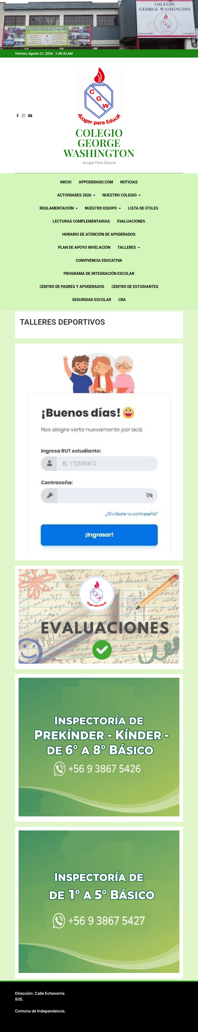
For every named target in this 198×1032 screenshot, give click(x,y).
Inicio (65, 182)
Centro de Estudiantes (135, 286)
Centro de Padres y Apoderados (72, 286)
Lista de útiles (143, 208)
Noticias (129, 182)
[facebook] (17, 116)
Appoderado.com (96, 182)
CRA (122, 299)
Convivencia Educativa (99, 260)
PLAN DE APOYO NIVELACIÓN (84, 247)
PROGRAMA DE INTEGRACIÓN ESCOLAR (99, 273)
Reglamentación (57, 208)
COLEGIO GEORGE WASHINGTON (99, 142)
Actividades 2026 (74, 195)
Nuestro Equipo (101, 208)
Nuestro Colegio (119, 195)
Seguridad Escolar (91, 299)
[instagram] (23, 116)
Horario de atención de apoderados (98, 234)
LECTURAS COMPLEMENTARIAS (81, 221)
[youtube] (30, 116)
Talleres (127, 247)
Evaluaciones (131, 221)
